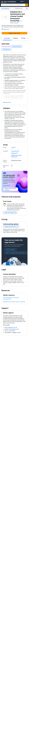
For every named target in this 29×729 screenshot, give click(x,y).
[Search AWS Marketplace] (26, 5)
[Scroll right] (28, 38)
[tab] (7, 38)
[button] (21, 21)
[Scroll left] (1, 38)
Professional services (16, 160)
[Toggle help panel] (27, 8)
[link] (20, 8)
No (11, 165)
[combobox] (13, 5)
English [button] (22, 1)
